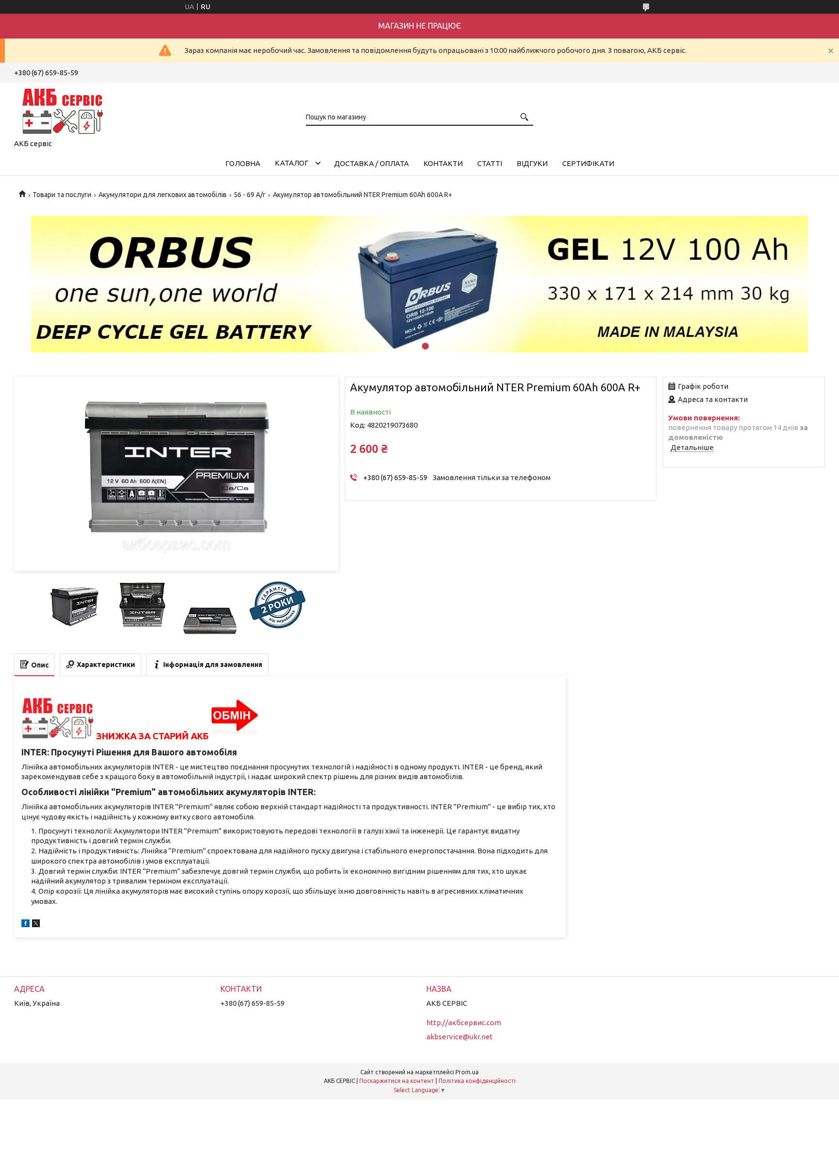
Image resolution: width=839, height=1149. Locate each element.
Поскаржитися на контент (396, 1081)
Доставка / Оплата (371, 163)
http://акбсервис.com (463, 1022)
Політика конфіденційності (477, 1081)
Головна (242, 163)
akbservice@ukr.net (459, 1036)
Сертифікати (588, 163)
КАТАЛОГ (291, 163)
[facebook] (25, 924)
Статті (489, 163)
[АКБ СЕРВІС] (62, 109)
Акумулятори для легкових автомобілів (163, 195)
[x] (36, 924)
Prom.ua (467, 1072)
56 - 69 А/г (250, 195)
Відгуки (532, 163)
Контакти (443, 163)
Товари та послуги (62, 195)
